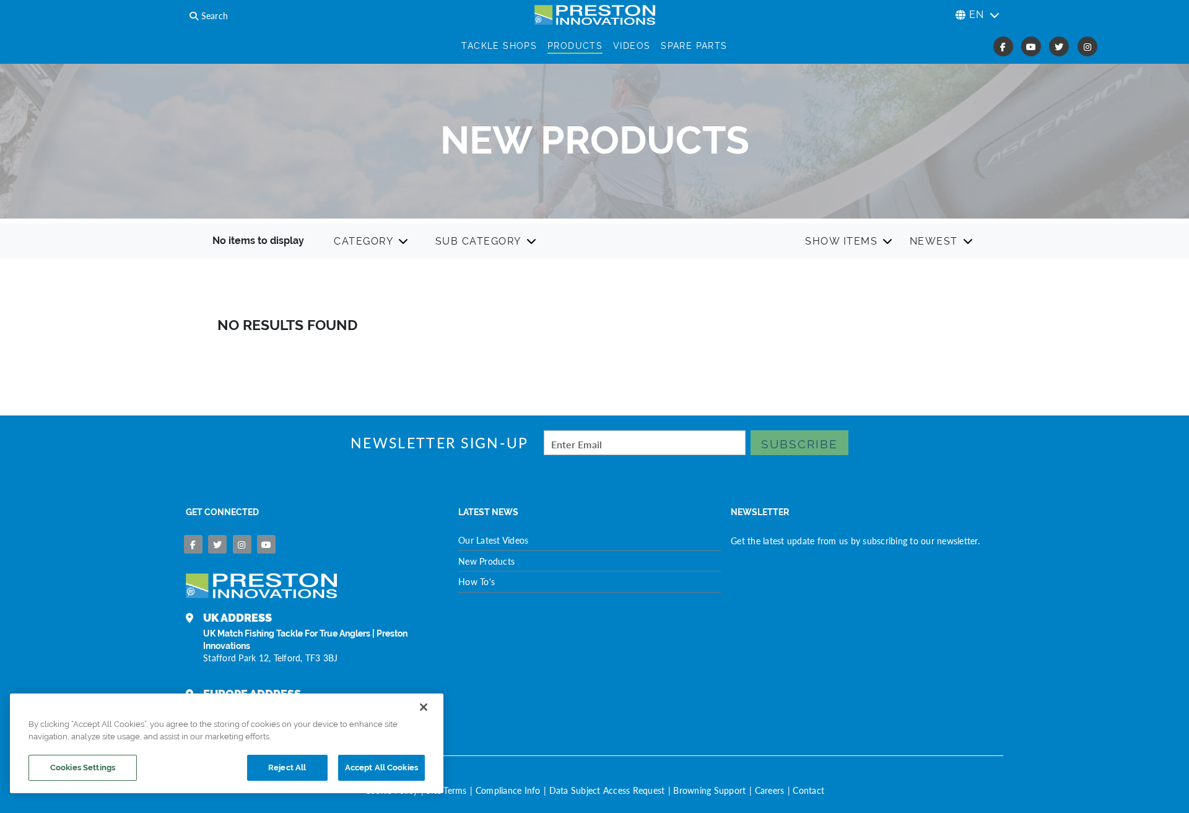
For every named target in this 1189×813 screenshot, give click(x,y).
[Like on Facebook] (193, 544)
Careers (770, 790)
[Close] (423, 707)
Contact (808, 790)
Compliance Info (508, 790)
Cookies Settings (82, 767)
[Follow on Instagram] (242, 544)
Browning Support (709, 790)
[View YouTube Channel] (266, 544)
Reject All (287, 767)
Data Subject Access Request (607, 790)
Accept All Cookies (381, 767)
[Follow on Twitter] (217, 544)
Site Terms (446, 790)
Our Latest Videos (493, 540)
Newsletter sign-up (439, 443)
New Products (486, 561)
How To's (476, 581)
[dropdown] (371, 241)
